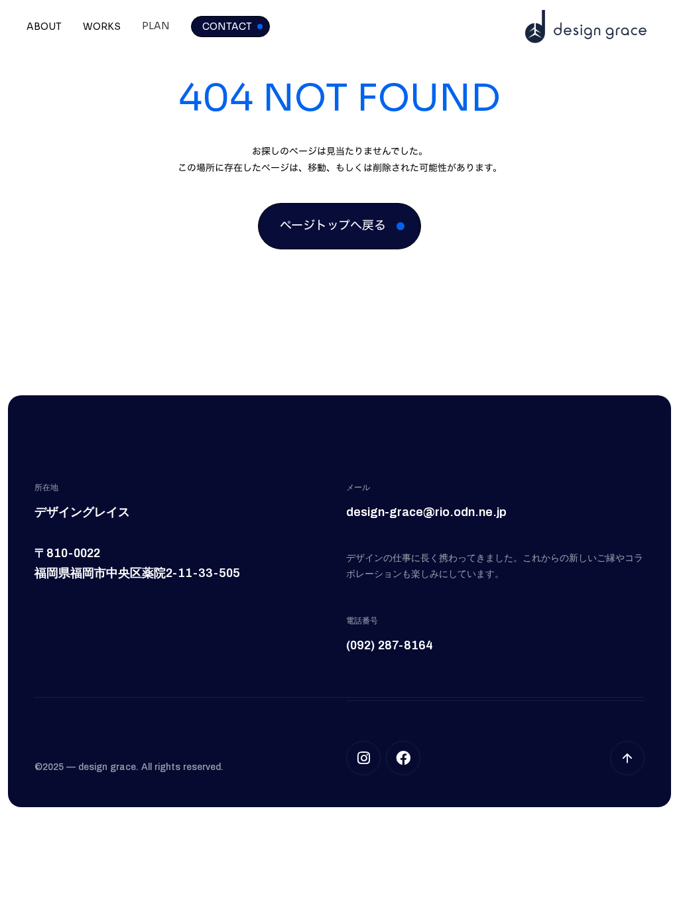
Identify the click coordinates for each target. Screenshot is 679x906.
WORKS (102, 26)
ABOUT (44, 26)
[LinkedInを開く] (403, 758)
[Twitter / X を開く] (363, 758)
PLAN (156, 26)
